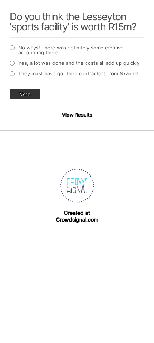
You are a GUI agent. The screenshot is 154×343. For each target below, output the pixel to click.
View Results (77, 115)
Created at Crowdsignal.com (77, 216)
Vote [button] (25, 94)
